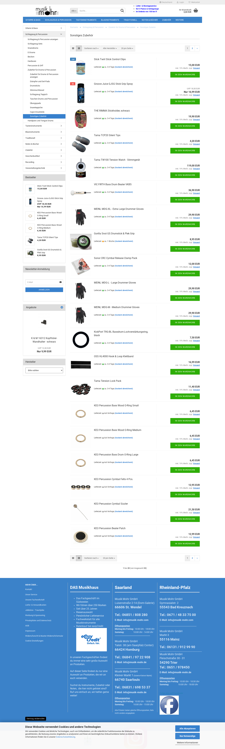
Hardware (32, 61)
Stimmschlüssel (37, 90)
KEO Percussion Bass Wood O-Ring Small (116, 405)
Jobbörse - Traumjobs (34, 610)
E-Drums (31, 52)
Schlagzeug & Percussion (58, 20)
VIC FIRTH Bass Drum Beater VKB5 (112, 184)
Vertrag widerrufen (36, 719)
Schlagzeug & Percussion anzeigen (43, 39)
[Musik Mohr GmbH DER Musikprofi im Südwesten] (45, 11)
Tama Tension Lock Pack (107, 380)
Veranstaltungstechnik (35, 168)
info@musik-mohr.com (135, 620)
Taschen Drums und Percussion (44, 99)
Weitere (180, 20)
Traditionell (130, 20)
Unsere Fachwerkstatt (34, 600)
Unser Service (31, 594)
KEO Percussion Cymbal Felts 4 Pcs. (113, 479)
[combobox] (91, 48)
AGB (27, 625)
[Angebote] (62, 307)
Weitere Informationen (187, 742)
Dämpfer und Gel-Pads (40, 81)
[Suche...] (122, 11)
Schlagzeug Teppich (38, 94)
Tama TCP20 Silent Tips (107, 135)
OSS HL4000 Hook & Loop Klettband (113, 356)
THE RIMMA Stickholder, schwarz (112, 110)
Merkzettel (195, 2)
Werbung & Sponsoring (35, 615)
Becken (31, 57)
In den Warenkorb (185, 75)
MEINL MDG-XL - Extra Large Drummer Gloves (119, 209)
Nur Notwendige (187, 736)
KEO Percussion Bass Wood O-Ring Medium (117, 430)
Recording (29, 162)
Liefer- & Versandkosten (35, 605)
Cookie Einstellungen (34, 641)
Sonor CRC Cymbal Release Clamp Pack (115, 258)
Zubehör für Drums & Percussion (42, 70)
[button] (165, 2)
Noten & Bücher (150, 20)
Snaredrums (33, 48)
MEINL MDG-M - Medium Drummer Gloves (116, 307)
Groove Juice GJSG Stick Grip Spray (113, 83)
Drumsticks (35, 86)
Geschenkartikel (32, 156)
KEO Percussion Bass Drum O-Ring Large (116, 454)
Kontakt (28, 589)
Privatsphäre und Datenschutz (38, 620)
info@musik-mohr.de (134, 662)
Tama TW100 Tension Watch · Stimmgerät (117, 159)
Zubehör (166, 20)
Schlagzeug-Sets (35, 44)
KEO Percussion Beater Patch (110, 528)
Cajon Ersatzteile (37, 112)
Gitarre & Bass (33, 20)
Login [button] (181, 2)
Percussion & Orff (35, 65)
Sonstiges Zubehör (38, 116)
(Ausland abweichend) (124, 67)
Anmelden (44, 290)
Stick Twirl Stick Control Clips (110, 59)
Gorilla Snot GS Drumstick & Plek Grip (114, 233)
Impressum (30, 631)
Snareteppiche (36, 107)
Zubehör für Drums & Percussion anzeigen (44, 75)
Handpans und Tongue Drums (40, 120)
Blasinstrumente (110, 20)
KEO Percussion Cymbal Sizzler (111, 503)
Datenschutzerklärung (65, 737)
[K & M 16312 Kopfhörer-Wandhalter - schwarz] (44, 323)
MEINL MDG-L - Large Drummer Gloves (115, 282)
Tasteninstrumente (86, 20)
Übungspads (35, 103)
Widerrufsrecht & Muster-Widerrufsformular (44, 636)
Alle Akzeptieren (188, 728)
